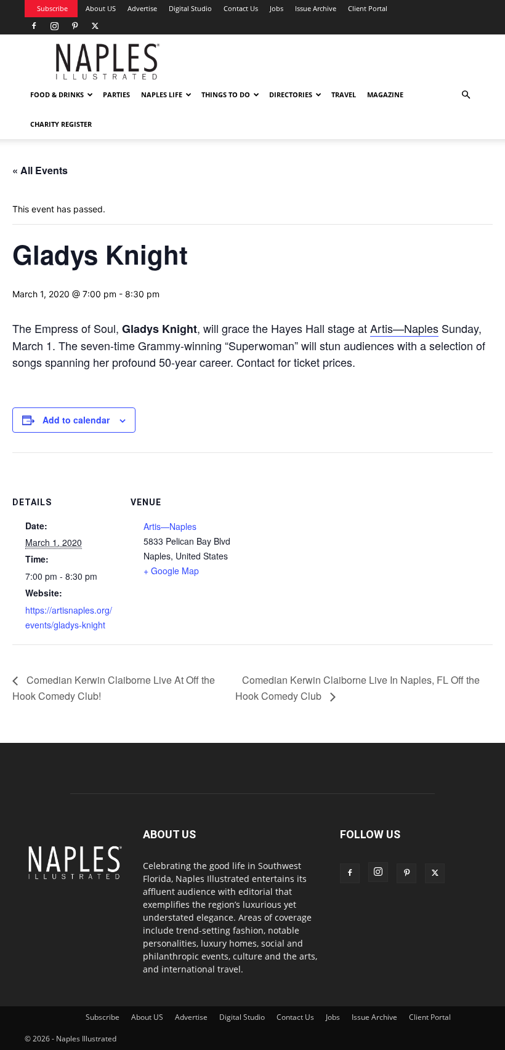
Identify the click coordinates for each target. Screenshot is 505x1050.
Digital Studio (190, 8)
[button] (465, 95)
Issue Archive (315, 8)
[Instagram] (54, 25)
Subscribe (52, 8)
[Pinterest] (74, 25)
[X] (95, 25)
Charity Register (61, 124)
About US (101, 8)
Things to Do (225, 94)
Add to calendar (76, 420)
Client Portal (367, 8)
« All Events (40, 170)
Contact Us (241, 8)
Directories (290, 94)
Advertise (142, 8)
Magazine (385, 94)
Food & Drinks (57, 94)
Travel (343, 94)
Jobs (276, 8)
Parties (116, 94)
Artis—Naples (404, 328)
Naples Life (161, 94)
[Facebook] (34, 25)
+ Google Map (171, 570)
